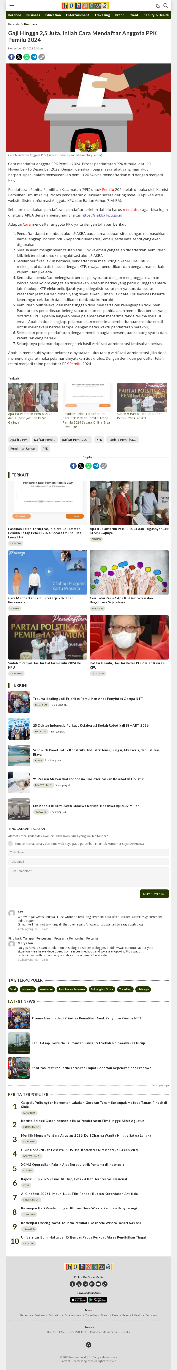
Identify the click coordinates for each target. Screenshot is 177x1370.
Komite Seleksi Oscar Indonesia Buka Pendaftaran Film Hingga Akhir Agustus (82, 1121)
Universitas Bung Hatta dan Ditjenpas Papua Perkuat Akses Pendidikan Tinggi (83, 1237)
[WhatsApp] (26, 57)
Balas (45, 929)
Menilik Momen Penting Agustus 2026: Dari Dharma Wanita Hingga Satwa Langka (86, 1135)
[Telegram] (34, 57)
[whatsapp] (85, 1284)
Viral (13, 989)
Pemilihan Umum (23, 448)
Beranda (14, 24)
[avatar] (11, 913)
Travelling (125, 989)
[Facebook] (11, 57)
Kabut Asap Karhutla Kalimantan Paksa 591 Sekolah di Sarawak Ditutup (88, 1043)
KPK (99, 440)
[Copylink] (41, 57)
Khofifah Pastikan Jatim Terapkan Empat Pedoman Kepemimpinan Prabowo (91, 1068)
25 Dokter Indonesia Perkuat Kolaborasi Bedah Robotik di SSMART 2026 (91, 725)
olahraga (143, 989)
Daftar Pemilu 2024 (76, 440)
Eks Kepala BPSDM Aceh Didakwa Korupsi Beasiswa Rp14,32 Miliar (86, 806)
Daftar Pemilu (44, 440)
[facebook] (72, 1284)
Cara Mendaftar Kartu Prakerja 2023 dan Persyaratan (40, 600)
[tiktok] (104, 1284)
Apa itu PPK (19, 440)
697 (20, 912)
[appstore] (78, 1302)
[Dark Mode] (158, 5)
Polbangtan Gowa (102, 989)
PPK (45, 448)
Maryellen (25, 943)
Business (30, 24)
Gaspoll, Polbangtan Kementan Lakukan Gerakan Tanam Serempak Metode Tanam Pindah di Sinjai (94, 1105)
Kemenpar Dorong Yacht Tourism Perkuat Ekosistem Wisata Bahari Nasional (82, 1223)
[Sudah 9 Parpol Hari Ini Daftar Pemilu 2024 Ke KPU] (142, 397)
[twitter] (79, 1284)
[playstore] (97, 1302)
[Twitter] (19, 57)
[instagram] (92, 1284)
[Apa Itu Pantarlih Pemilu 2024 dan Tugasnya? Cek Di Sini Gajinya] (33, 397)
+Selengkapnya (159, 1085)
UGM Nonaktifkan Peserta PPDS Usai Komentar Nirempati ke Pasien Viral (79, 1150)
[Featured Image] (88, 107)
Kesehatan (46, 989)
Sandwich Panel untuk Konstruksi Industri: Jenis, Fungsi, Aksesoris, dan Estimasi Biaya (97, 752)
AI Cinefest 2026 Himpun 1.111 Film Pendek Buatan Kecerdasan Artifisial (80, 1194)
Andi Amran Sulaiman (72, 989)
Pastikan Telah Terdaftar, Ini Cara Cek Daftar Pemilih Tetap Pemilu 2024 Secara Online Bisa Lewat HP (86, 420)
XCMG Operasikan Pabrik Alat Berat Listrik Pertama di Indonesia (72, 1164)
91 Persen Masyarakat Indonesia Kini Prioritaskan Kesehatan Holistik (88, 779)
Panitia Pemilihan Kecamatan (124, 440)
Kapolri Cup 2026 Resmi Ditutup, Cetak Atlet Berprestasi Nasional (74, 1179)
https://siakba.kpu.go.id (102, 215)
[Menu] (11, 5)
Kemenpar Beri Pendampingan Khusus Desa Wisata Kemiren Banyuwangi (79, 1208)
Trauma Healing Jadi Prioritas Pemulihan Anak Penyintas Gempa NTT (88, 699)
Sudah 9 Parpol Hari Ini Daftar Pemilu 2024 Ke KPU (139, 416)
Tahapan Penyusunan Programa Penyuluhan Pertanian (61, 938)
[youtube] (98, 1284)
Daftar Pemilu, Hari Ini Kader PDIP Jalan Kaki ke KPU (127, 665)
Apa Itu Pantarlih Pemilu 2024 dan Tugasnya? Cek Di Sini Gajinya (30, 418)
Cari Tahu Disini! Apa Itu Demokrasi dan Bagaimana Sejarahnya (121, 600)
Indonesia (28, 989)
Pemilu (108, 189)
